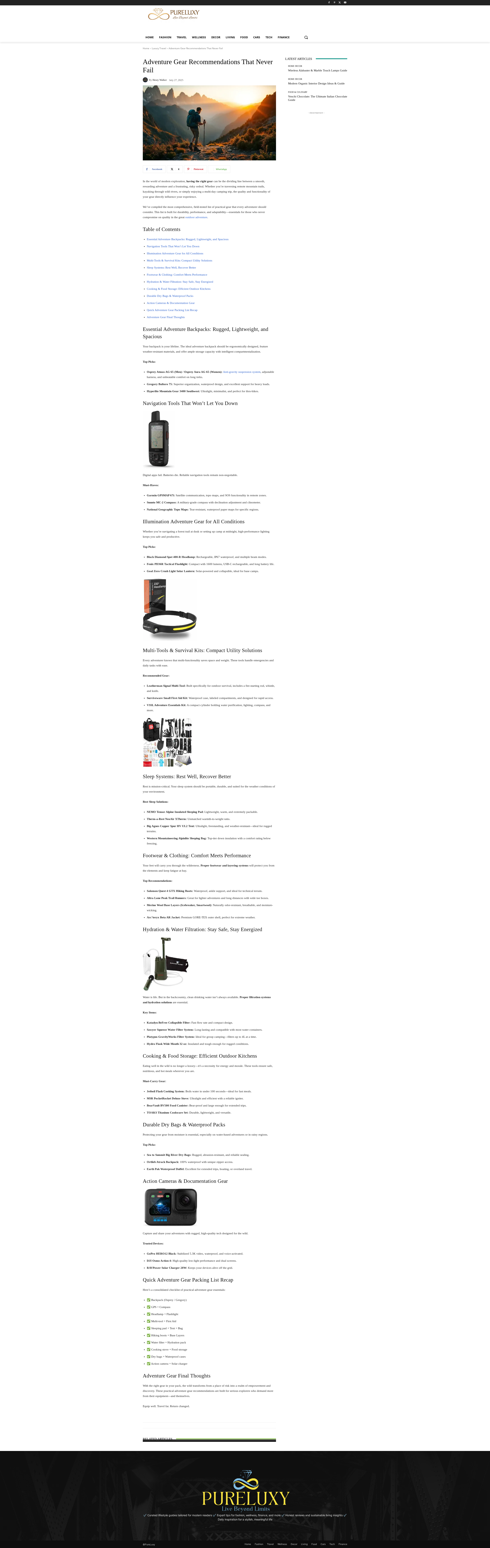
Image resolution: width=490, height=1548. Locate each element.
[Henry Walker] (146, 79)
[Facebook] (329, 3)
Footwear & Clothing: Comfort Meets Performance (177, 274)
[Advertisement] (283, 14)
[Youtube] (345, 3)
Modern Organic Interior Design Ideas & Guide (316, 83)
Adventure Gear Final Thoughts (166, 317)
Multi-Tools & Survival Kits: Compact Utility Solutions (179, 260)
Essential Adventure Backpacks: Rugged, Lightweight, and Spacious (188, 239)
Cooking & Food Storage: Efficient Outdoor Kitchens (179, 288)
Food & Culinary (209, 1431)
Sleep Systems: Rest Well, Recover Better (171, 267)
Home (146, 48)
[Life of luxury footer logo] (245, 1490)
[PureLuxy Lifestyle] (174, 14)
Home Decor (295, 66)
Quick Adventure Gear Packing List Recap (172, 310)
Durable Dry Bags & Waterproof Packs (170, 295)
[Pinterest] (334, 3)
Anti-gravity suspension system (242, 371)
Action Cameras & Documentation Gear (171, 303)
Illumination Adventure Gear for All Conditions (175, 253)
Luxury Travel (159, 48)
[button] (306, 37)
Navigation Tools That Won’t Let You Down (173, 246)
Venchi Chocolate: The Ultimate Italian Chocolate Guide (209, 1435)
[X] (339, 3)
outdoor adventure (196, 217)
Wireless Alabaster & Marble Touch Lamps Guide (317, 70)
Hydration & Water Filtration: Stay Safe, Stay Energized (180, 281)
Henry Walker (160, 80)
